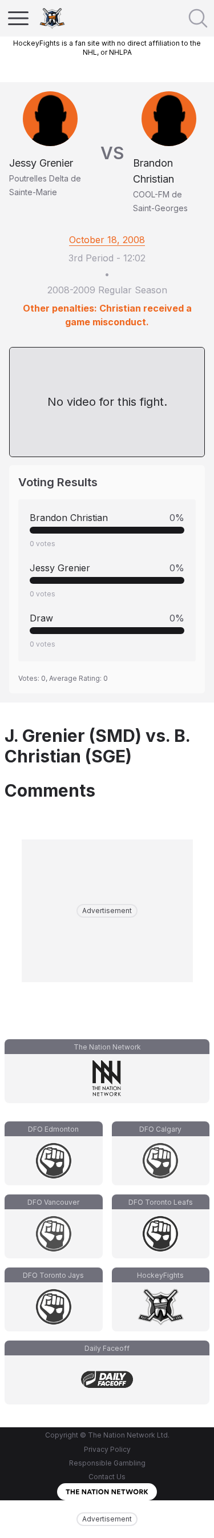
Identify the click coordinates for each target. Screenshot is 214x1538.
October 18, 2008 (107, 239)
